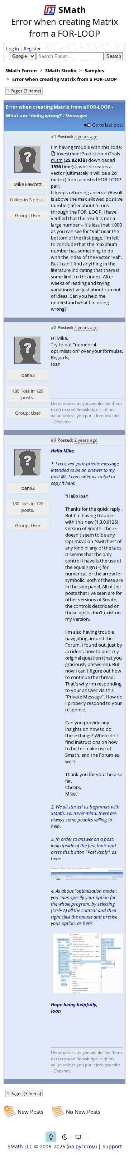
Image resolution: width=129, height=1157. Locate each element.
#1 (53, 136)
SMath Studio (60, 70)
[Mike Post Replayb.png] (87, 878)
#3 (53, 440)
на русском (81, 1146)
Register (32, 48)
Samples (94, 70)
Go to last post (107, 125)
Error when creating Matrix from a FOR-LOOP (64, 79)
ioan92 (27, 375)
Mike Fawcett (28, 184)
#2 (53, 327)
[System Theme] (78, 1136)
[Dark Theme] (64, 1136)
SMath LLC (20, 1146)
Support (112, 1146)
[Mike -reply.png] (87, 991)
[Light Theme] (51, 1136)
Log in (12, 48)
